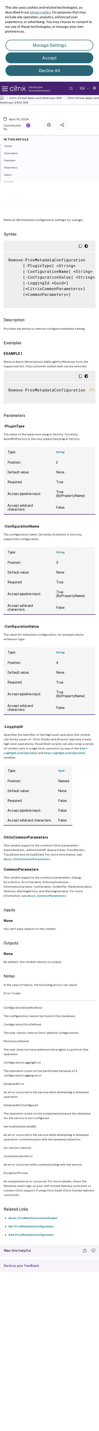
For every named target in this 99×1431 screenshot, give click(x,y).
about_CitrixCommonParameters (27, 859)
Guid (61, 770)
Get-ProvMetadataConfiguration (31, 1226)
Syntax (8, 145)
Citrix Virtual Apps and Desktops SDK (35, 98)
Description (11, 153)
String (60, 452)
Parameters (10, 167)
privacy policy (40, 12)
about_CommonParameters (46, 895)
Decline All (49, 70)
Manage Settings (49, 45)
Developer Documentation (39, 89)
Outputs (8, 181)
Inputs (8, 174)
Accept (49, 57)
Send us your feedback (21, 1266)
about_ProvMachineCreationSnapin (32, 1218)
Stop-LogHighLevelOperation (64, 753)
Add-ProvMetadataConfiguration (31, 1234)
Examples (9, 160)
